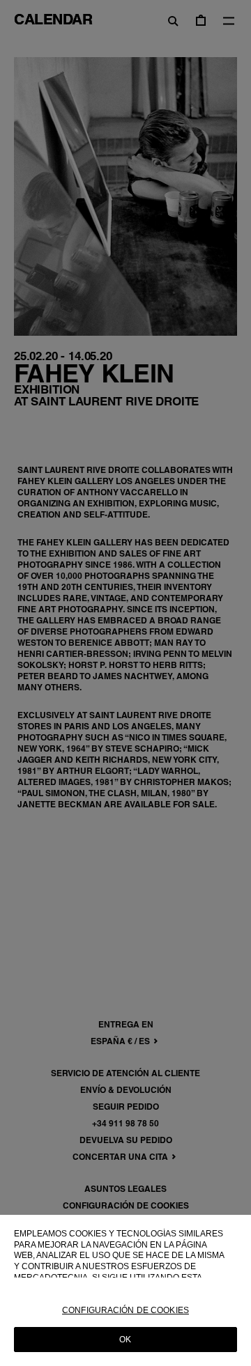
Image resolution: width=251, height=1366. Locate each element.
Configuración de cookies (125, 1310)
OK (125, 1339)
